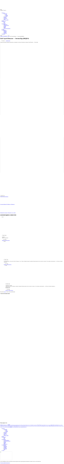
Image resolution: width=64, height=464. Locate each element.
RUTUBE (5, 33)
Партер (5, 26)
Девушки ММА (6, 435)
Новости (3, 428)
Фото (4, 19)
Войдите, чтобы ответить (6, 240)
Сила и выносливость (7, 28)
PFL (4, 22)
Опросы (5, 17)
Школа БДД (5, 24)
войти (5, 291)
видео (2, 196)
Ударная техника (6, 25)
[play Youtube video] (32, 61)
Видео (3, 20)
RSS (4, 449)
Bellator (7, 15)
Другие (7, 431)
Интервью (5, 16)
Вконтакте (5, 30)
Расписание (4, 21)
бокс (1, 196)
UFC (6, 14)
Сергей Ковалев (5, 196)
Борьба (5, 442)
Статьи (3, 29)
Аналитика (5, 18)
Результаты (5, 13)
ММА (5, 27)
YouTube (5, 31)
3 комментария (8, 40)
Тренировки (4, 23)
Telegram (5, 32)
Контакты (5, 448)
